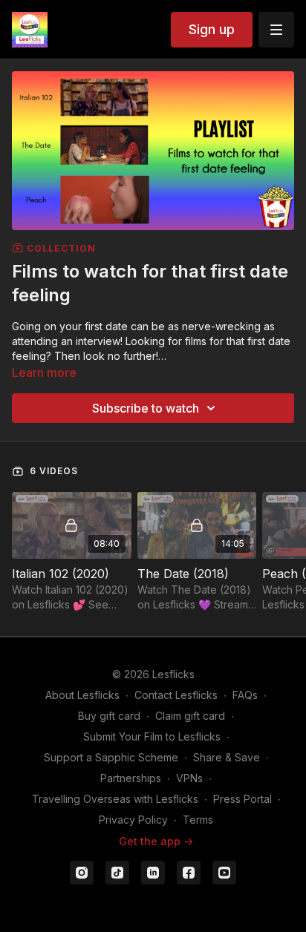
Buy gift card (109, 715)
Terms (198, 819)
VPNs (189, 778)
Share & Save (226, 757)
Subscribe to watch (145, 408)
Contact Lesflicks (176, 695)
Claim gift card (190, 715)
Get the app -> (156, 841)
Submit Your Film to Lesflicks (152, 736)
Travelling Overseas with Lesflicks (115, 798)
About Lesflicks (82, 695)
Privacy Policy (133, 819)
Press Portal (242, 798)
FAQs (245, 695)
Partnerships (130, 778)
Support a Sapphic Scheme (111, 757)
